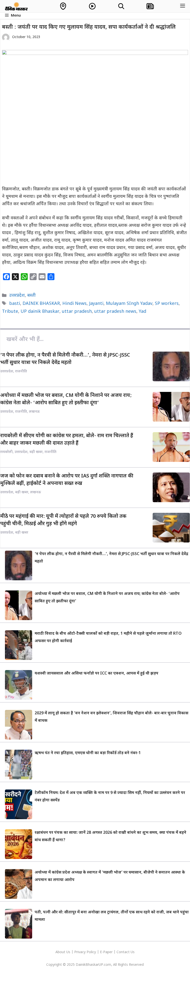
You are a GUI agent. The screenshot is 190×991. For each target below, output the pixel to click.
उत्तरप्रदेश (17, 295)
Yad (142, 312)
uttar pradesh (77, 312)
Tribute (10, 312)
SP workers (167, 304)
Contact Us (126, 952)
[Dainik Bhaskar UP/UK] (16, 6)
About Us (63, 952)
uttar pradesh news (115, 312)
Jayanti (96, 304)
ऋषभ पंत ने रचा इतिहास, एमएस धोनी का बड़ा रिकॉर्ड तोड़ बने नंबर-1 (88, 753)
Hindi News (74, 304)
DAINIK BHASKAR (41, 304)
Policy (91, 952)
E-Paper (106, 952)
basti (14, 304)
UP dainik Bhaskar (40, 312)
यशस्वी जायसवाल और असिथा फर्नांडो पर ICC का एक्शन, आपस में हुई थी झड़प (96, 673)
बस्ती (31, 295)
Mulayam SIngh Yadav (129, 304)
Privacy (80, 952)
